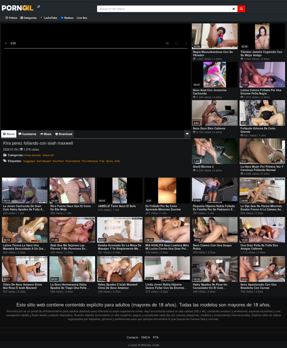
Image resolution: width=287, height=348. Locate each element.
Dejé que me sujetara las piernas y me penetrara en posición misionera (67, 248)
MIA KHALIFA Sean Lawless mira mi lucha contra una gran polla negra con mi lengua (167, 248)
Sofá (117, 161)
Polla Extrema (72, 161)
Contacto (132, 337)
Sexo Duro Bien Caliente (209, 128)
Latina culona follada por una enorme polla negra (261, 91)
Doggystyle (29, 161)
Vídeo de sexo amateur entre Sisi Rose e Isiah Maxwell (22, 286)
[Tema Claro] (38, 6)
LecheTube (50, 18)
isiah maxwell (44, 161)
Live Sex (82, 18)
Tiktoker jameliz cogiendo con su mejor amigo (261, 53)
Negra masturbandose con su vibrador (213, 53)
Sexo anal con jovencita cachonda (209, 91)
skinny (109, 161)
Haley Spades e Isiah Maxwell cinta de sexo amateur (117, 286)
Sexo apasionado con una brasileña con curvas (258, 286)
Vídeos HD (48, 155)
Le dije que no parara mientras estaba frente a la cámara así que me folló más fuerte (261, 209)
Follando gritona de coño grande (258, 130)
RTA (156, 337)
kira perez (58, 161)
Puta (102, 161)
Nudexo (69, 18)
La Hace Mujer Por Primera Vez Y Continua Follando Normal (262, 168)
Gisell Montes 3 (203, 166)
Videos (12, 18)
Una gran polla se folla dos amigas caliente (259, 246)
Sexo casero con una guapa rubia (212, 246)
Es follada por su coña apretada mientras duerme (163, 207)
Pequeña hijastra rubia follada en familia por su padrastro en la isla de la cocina (214, 209)
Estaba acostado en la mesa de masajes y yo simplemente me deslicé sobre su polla (119, 248)
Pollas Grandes (32, 155)
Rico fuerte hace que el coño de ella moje (70, 207)
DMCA (145, 337)
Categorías (30, 18)
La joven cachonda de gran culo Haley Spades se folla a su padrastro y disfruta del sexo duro (24, 211)
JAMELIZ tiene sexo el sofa (117, 206)
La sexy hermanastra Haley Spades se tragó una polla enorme (68, 287)
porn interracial (90, 161)
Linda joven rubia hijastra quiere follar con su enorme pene (164, 287)
